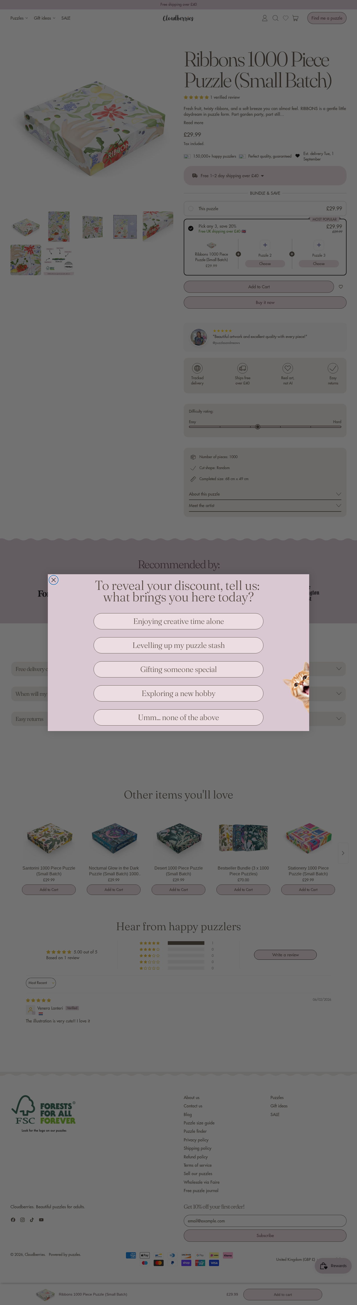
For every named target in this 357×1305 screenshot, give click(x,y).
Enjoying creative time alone (178, 621)
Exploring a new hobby (179, 693)
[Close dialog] (53, 580)
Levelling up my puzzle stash (179, 645)
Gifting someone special (178, 669)
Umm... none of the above (178, 717)
